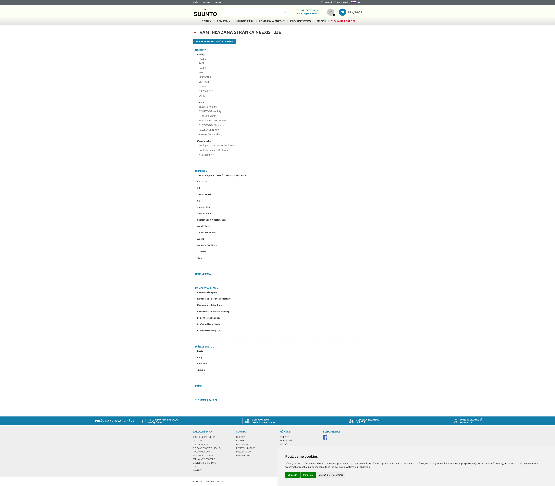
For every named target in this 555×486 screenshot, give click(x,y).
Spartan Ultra (203, 207)
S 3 (198, 201)
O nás (195, 2)
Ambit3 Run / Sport (206, 232)
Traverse (201, 252)
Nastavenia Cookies (203, 455)
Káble (200, 351)
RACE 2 (202, 58)
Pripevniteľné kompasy (208, 318)
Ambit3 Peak (203, 226)
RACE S (202, 68)
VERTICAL (204, 82)
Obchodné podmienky (204, 437)
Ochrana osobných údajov (207, 448)
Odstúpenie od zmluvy (204, 463)
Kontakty (197, 470)
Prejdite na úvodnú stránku (214, 41)
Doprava (206, 2)
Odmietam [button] (308, 475)
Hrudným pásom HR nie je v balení (216, 145)
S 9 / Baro (202, 182)
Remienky (201, 171)
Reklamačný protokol (204, 459)
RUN (201, 72)
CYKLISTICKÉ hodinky (210, 111)
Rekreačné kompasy (207, 292)
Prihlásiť (328, 2)
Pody (199, 357)
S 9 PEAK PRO (206, 91)
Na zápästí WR (206, 154)
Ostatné (201, 370)
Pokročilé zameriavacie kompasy (213, 311)
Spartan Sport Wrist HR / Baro (211, 220)
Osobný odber (200, 444)
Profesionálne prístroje (208, 324)
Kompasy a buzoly (206, 288)
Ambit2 (200, 239)
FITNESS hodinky (208, 116)
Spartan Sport (204, 213)
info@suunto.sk (309, 13)
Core (199, 258)
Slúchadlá (202, 364)
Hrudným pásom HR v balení (213, 150)
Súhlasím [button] (292, 475)
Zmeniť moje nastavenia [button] (331, 475)
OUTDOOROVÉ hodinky (211, 125)
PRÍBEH (199, 386)
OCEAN (202, 86)
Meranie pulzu (204, 141)
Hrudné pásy (203, 274)
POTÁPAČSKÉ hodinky (210, 134)
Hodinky (200, 50)
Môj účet (284, 444)
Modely (201, 54)
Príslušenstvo (204, 346)
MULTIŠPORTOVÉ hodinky (212, 120)
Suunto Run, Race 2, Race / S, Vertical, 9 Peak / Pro (221, 175)
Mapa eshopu (243, 455)
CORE (202, 95)
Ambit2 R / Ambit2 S (207, 245)
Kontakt (218, 2)
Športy (200, 102)
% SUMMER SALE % (206, 400)
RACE (202, 63)
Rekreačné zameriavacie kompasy (214, 299)
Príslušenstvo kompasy (208, 330)
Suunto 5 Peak (204, 194)
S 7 (198, 188)
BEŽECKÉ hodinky (208, 106)
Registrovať (342, 2)
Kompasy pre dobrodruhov (210, 305)
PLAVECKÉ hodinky (209, 130)
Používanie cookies (203, 452)
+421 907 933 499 (309, 10)
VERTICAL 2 (205, 77)
